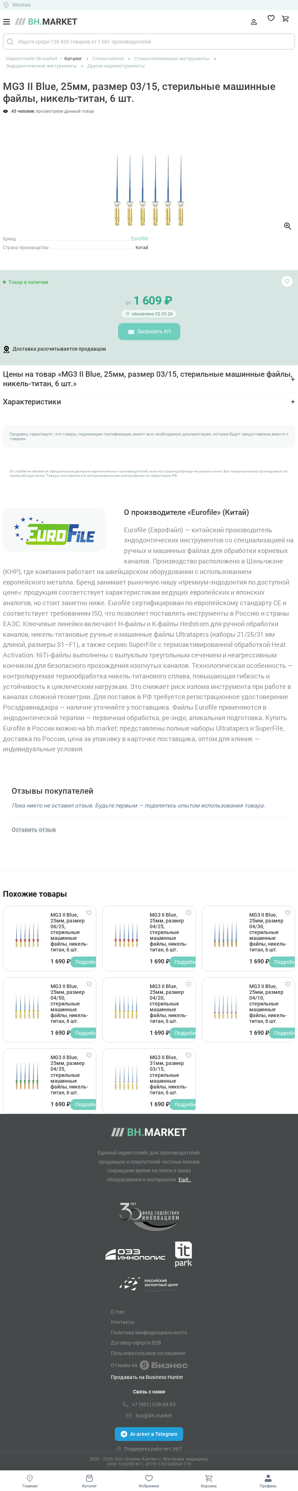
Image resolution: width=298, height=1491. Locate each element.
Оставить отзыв (34, 830)
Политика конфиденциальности (149, 1332)
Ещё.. (184, 1179)
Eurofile (139, 238)
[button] (14, 171)
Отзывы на (124, 1365)
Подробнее (88, 961)
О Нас (118, 1312)
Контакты (122, 1322)
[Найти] (10, 41)
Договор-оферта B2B (136, 1343)
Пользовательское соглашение (148, 1353)
